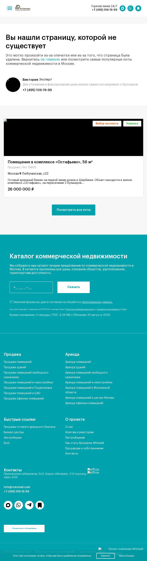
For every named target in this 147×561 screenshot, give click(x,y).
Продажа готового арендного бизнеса (29, 427)
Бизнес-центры (14, 432)
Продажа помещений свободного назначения (26, 375)
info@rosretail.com (17, 487)
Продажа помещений (18, 362)
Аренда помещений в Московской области (87, 390)
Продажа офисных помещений (24, 398)
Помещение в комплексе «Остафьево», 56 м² (50, 162)
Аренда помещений (78, 362)
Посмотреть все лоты (74, 209)
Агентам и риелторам (79, 432)
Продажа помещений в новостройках (28, 382)
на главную (50, 59)
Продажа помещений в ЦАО (22, 393)
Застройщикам (75, 437)
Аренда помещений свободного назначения (86, 375)
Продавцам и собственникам (84, 448)
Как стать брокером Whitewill (84, 443)
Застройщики (13, 437)
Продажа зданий (15, 367)
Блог (7, 443)
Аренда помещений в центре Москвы (89, 398)
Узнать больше (126, 556)
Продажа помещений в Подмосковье (28, 388)
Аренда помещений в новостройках (88, 382)
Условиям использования (108, 309)
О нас (69, 427)
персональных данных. (97, 302)
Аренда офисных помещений (84, 403)
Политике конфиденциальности (80, 309)
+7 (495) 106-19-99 (104, 10)
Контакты (71, 453)
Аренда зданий (75, 367)
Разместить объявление (24, 528)
